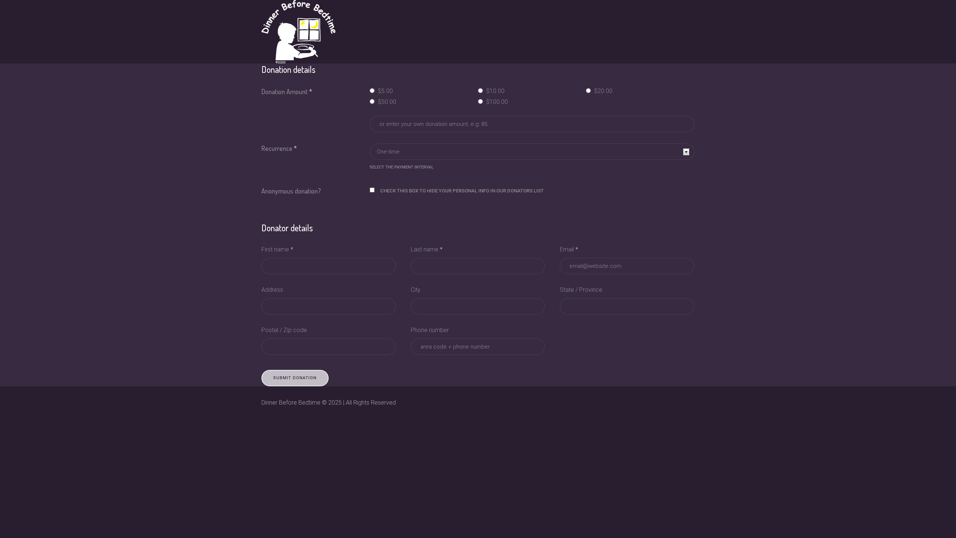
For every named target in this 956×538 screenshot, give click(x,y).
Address (272, 289)
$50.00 (386, 101)
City (415, 289)
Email (569, 249)
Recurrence (279, 148)
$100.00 (496, 101)
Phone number (430, 330)
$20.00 (602, 91)
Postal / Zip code (284, 330)
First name (277, 249)
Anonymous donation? (291, 191)
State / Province (581, 289)
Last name (427, 249)
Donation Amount (286, 91)
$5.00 (384, 91)
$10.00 (495, 91)
